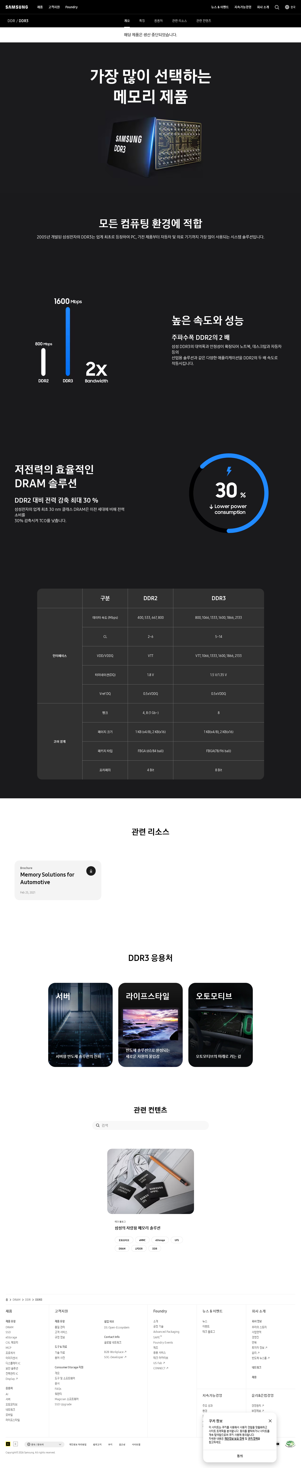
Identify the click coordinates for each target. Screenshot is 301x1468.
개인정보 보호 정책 (234, 1439)
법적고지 (97, 1444)
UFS (177, 1240)
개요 (127, 20)
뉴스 (204, 1321)
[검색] (98, 1125)
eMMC (142, 1240)
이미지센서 (11, 1358)
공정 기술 (158, 1326)
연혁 (254, 1343)
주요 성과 (207, 1406)
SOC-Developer (113, 1357)
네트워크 (10, 1410)
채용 (254, 1377)
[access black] (8, 1444)
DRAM (122, 1248)
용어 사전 (60, 1358)
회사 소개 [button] (263, 7)
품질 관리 (60, 1327)
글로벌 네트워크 (112, 1343)
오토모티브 (124, 1240)
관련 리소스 (179, 20)
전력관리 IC (12, 1374)
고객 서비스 (61, 1332)
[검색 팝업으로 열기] (277, 7)
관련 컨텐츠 (203, 20)
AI (7, 1394)
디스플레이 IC (13, 1363)
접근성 (122, 1444)
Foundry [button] (71, 7)
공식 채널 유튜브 (277, 1444)
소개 (155, 1321)
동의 (240, 1456)
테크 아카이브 (160, 1358)
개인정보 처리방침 (78, 1444)
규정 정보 (60, 1337)
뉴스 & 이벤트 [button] (220, 7)
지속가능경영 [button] (242, 7)
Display (10, 1379)
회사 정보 (257, 1321)
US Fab (157, 1363)
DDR (11, 20)
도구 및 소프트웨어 (65, 1378)
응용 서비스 (159, 1353)
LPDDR (139, 1248)
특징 (142, 20)
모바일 (9, 1415)
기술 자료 (60, 1353)
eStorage (160, 1240)
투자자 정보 (258, 1348)
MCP (8, 1348)
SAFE (157, 1337)
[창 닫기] (270, 1421)
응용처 (158, 20)
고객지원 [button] (54, 7)
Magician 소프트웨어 (67, 1399)
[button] (44, 1444)
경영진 (255, 1337)
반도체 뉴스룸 (259, 1358)
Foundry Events (163, 1343)
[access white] (15, 1444)
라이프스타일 (13, 1420)
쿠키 (110, 1444)
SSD (8, 1332)
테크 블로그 (208, 1332)
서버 (8, 1399)
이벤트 (206, 1326)
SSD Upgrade (63, 1404)
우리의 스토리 (259, 1327)
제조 (155, 1348)
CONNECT (159, 1368)
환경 (204, 1411)
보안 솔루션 (12, 1368)
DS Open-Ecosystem (116, 1327)
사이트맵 (136, 1444)
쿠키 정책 (253, 1439)
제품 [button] (40, 7)
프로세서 (10, 1353)
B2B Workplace (113, 1352)
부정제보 (256, 1411)
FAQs (58, 1389)
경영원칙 (256, 1406)
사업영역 (256, 1332)
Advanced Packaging (166, 1332)
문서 (57, 1384)
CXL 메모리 (12, 1343)
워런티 (58, 1394)
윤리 (254, 1353)
